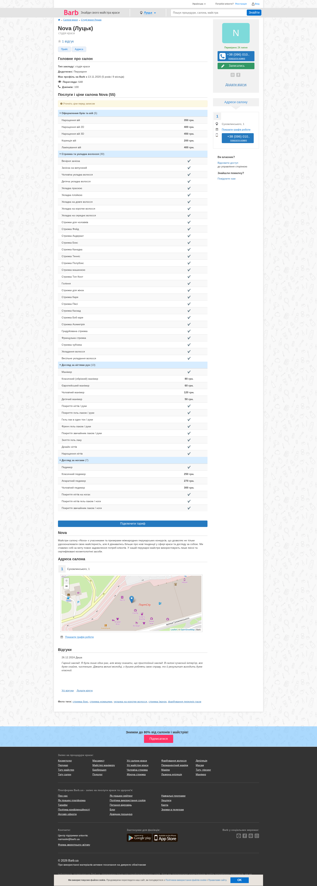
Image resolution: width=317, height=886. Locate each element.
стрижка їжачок (158, 701)
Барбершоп (99, 769)
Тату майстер (66, 769)
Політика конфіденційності (74, 809)
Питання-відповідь (121, 804)
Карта (164, 804)
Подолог (97, 774)
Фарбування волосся (174, 760)
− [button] (66, 586)
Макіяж (165, 769)
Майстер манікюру (103, 765)
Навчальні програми (173, 795)
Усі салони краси (137, 760)
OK (239, 880)
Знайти (254, 12)
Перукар (63, 765)
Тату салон (64, 774)
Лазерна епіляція (171, 774)
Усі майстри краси (137, 765)
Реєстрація (241, 4)
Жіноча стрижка (136, 774)
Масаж (200, 765)
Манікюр (201, 774)
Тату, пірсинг (203, 769)
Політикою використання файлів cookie (186, 880)
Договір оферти (67, 814)
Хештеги (166, 800)
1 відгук (68, 41)
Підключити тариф (132, 523)
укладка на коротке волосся (130, 701)
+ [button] (66, 580)
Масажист (98, 760)
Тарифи (63, 804)
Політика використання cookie (128, 800)
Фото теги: (65, 701)
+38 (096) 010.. (236, 56)
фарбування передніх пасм (184, 701)
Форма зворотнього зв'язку (74, 844)
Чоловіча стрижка (137, 769)
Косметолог (65, 760)
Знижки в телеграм (172, 809)
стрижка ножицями (101, 701)
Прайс (64, 49)
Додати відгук (85, 690)
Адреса (79, 49)
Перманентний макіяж (174, 765)
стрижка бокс (80, 701)
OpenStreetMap (188, 629)
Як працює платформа (71, 800)
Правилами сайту (217, 880)
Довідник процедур (121, 814)
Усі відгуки (68, 690)
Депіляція (201, 760)
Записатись (236, 65)
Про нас (63, 795)
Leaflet (174, 629)
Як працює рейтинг (121, 795)
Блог (112, 809)
